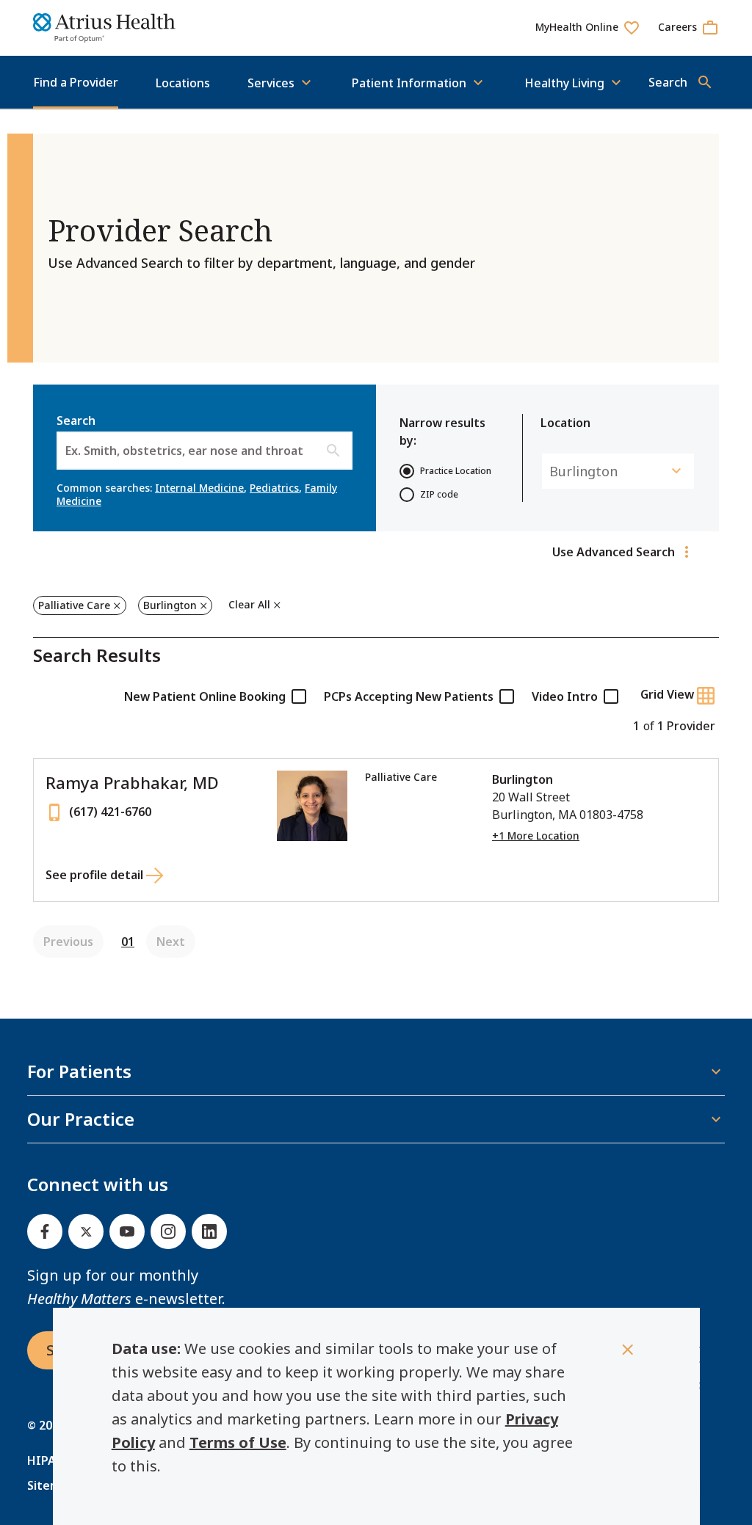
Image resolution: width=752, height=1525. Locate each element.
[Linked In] (209, 1231)
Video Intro (565, 696)
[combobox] (66, 450)
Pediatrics (274, 488)
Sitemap (50, 1485)
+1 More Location (535, 835)
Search (180, 435)
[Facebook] (44, 1231)
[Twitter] (86, 1231)
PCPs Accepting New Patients (409, 696)
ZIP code (439, 494)
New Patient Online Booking (205, 696)
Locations (183, 83)
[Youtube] (127, 1231)
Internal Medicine (199, 488)
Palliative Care (74, 605)
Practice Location (455, 471)
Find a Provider (75, 82)
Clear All (249, 604)
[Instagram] (168, 1231)
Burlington (170, 605)
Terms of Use (237, 1442)
